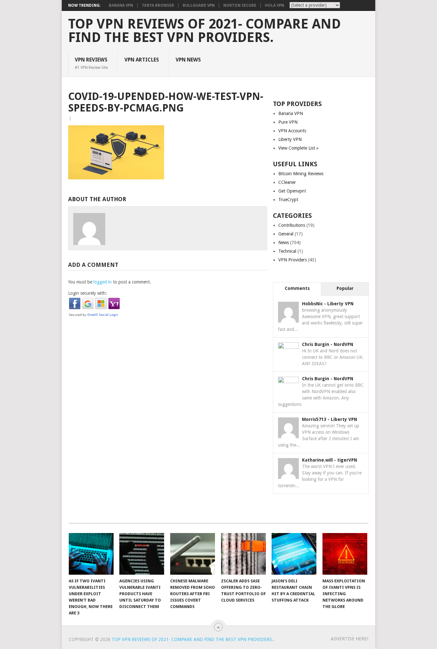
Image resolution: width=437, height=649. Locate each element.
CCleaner (287, 182)
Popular (345, 288)
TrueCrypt (288, 199)
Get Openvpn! (292, 190)
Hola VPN (274, 5)
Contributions (291, 225)
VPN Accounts (292, 130)
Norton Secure (239, 5)
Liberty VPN (290, 139)
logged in (102, 281)
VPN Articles (141, 60)
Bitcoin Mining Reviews (300, 173)
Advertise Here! (349, 638)
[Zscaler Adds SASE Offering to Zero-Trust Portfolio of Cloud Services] (243, 554)
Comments (297, 288)
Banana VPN (121, 5)
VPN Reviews (91, 63)
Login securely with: (87, 293)
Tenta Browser (158, 5)
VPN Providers (292, 259)
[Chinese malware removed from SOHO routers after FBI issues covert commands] (192, 554)
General (285, 233)
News (283, 242)
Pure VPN (288, 122)
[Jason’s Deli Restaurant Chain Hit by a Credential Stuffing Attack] (294, 554)
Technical (287, 251)
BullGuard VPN (199, 5)
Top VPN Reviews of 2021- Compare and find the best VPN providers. (204, 30)
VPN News (188, 60)
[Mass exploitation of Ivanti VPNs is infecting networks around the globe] (344, 554)
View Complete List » (298, 148)
